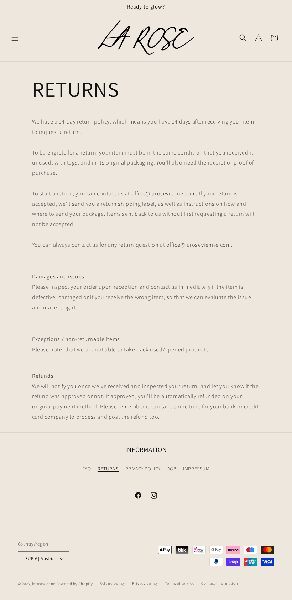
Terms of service (179, 583)
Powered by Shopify (74, 583)
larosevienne (43, 583)
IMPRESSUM (196, 468)
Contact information (219, 583)
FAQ (86, 468)
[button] (15, 38)
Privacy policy (145, 583)
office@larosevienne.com (163, 193)
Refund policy (112, 583)
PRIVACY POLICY (143, 468)
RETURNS (108, 468)
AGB (172, 468)
